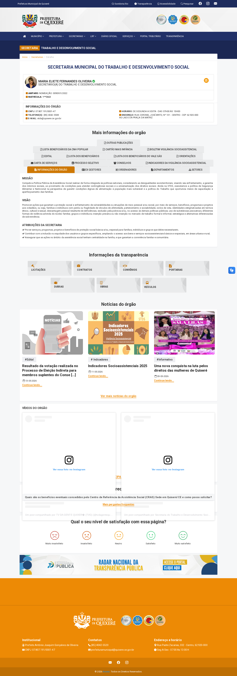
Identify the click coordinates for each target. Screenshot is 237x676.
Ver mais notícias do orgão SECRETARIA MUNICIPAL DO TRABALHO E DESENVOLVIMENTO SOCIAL (118, 476)
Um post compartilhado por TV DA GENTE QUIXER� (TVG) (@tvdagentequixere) (71, 514)
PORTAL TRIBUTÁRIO (150, 36)
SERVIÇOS (128, 36)
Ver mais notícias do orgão (119, 396)
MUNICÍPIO (37, 36)
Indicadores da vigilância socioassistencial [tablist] (177, 163)
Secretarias (37, 57)
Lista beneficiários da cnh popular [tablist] (65, 149)
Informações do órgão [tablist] (52, 169)
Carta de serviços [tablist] (45, 163)
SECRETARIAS (76, 36)
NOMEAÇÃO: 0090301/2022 (53, 93)
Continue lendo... (32, 385)
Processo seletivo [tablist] (86, 163)
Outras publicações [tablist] (119, 142)
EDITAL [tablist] (48, 156)
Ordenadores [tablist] (127, 169)
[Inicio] (24, 36)
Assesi (106, 671)
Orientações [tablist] (187, 156)
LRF (92, 36)
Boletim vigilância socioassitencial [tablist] (173, 149)
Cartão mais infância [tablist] (119, 149)
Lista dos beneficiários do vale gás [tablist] (139, 156)
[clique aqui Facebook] (119, 662)
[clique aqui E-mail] (110, 662)
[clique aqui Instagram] (127, 662)
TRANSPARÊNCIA (175, 36)
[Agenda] (206, 80)
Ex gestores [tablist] (93, 169)
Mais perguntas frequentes (118, 504)
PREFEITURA (55, 36)
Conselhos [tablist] (123, 163)
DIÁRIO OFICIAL (109, 36)
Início (25, 57)
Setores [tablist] (196, 169)
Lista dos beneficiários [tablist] (84, 156)
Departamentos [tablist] (163, 169)
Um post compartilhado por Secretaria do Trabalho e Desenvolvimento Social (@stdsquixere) (176, 514)
